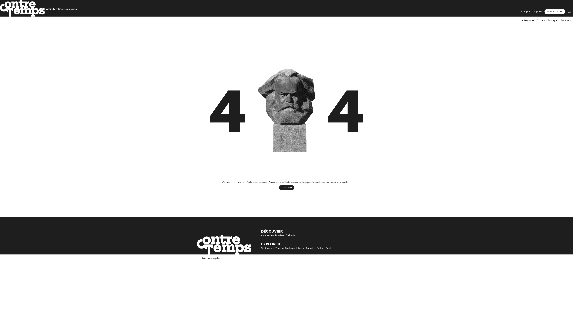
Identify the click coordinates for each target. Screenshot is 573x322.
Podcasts (566, 20)
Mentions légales (211, 258)
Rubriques (553, 20)
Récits (329, 248)
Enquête (310, 248)
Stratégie (290, 248)
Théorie (279, 248)
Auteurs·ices (527, 20)
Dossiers (540, 20)
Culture (320, 248)
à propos (525, 11)
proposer (537, 11)
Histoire (300, 248)
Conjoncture (267, 248)
